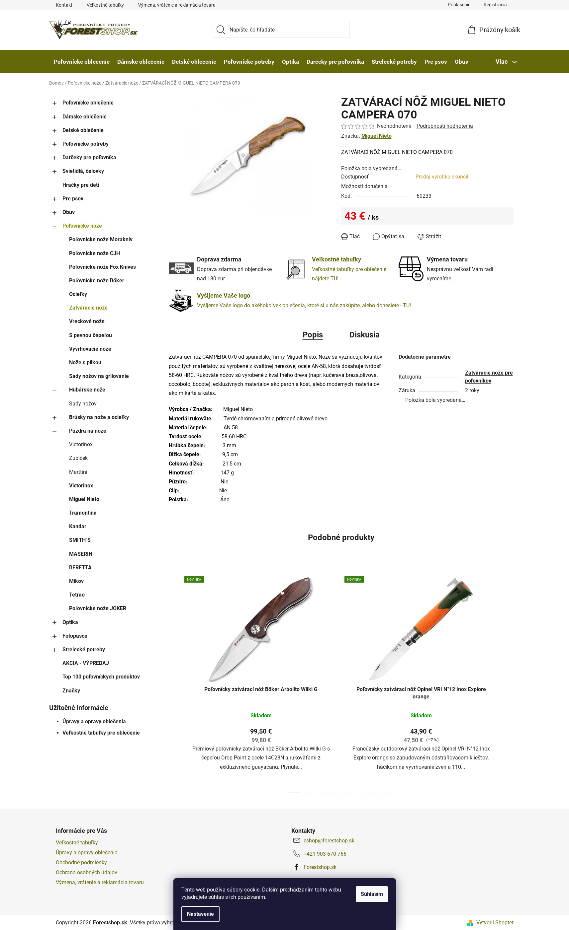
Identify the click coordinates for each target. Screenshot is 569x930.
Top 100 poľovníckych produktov (101, 677)
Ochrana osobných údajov (86, 872)
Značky (71, 690)
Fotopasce (74, 636)
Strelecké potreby (83, 649)
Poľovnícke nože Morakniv (101, 239)
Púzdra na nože (87, 431)
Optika (70, 622)
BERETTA (80, 567)
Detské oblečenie (83, 130)
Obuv (68, 212)
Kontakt (64, 5)
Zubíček (78, 458)
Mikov (76, 581)
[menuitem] (81, 61)
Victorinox (81, 444)
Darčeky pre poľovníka (89, 157)
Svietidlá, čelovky (83, 171)
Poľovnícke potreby (85, 144)
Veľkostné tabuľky (105, 5)
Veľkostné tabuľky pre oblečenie (101, 733)
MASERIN (80, 554)
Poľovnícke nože (82, 226)
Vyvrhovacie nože (90, 349)
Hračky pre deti (80, 185)
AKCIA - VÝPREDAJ (85, 663)
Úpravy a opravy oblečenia (94, 721)
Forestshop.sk (320, 867)
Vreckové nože (87, 321)
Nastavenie (200, 914)
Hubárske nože (87, 390)
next (508, 683)
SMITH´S (80, 540)
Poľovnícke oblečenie (88, 103)
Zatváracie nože (88, 308)
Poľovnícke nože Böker (96, 280)
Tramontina (83, 513)
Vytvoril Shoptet (495, 922)
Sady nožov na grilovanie (99, 376)
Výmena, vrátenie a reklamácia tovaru (177, 5)
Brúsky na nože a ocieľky (99, 417)
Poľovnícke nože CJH (94, 253)
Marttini (78, 472)
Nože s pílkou (85, 362)
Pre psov (72, 198)
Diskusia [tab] (364, 334)
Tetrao (77, 595)
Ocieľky (78, 294)
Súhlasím (372, 894)
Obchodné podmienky (81, 862)
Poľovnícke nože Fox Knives (102, 267)
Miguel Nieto (84, 499)
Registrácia (495, 4)
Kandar (77, 526)
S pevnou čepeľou (90, 335)
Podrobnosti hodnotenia (445, 126)
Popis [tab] (313, 334)
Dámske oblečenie (84, 116)
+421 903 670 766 (325, 854)
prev (174, 683)
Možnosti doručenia (364, 186)
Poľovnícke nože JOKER (97, 608)
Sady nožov (83, 403)
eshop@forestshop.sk (329, 840)
